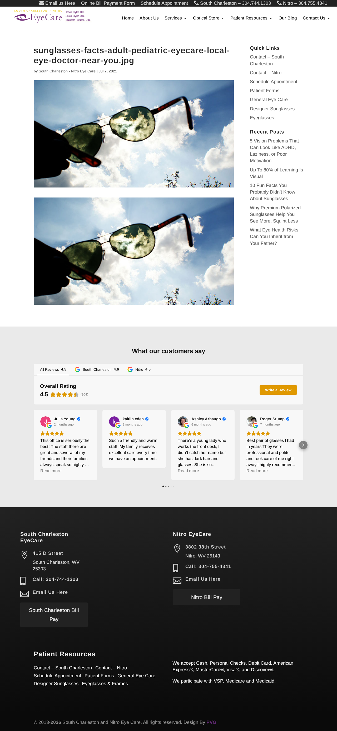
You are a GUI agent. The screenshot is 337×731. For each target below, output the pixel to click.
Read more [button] (51, 470)
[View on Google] (45, 421)
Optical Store (206, 18)
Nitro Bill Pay (206, 597)
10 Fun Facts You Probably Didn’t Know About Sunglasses (272, 192)
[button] (33, 445)
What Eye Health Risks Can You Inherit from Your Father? (274, 236)
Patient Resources (248, 18)
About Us (149, 18)
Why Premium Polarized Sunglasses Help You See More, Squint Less (275, 214)
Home (128, 18)
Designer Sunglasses (272, 108)
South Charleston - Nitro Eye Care (67, 71)
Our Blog (288, 18)
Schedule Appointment (273, 81)
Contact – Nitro (265, 72)
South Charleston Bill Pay (54, 614)
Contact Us (314, 18)
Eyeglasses (262, 117)
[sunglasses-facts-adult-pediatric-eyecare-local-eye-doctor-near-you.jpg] (134, 301)
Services (173, 18)
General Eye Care (269, 99)
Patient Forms (264, 90)
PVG (211, 722)
